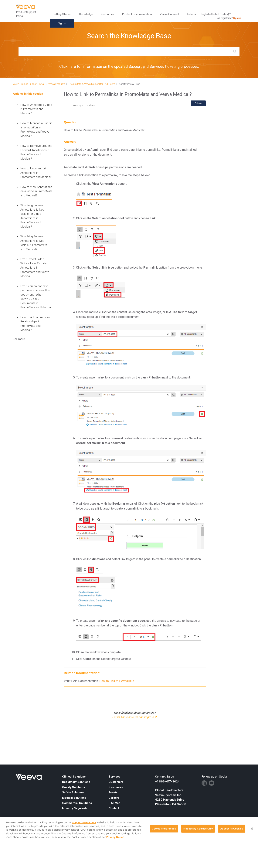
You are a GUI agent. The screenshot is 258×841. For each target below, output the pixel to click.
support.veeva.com (84, 822)
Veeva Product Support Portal (28, 84)
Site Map (114, 803)
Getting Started (62, 14)
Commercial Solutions (77, 803)
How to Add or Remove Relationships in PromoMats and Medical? (35, 324)
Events (113, 792)
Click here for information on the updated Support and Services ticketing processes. (129, 66)
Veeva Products (56, 84)
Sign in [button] (62, 23)
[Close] (252, 828)
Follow (198, 103)
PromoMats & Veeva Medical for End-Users (92, 84)
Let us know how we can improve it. (134, 717)
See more (19, 339)
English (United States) (215, 14)
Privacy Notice (115, 837)
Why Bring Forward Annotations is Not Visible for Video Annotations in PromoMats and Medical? (32, 216)
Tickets (191, 14)
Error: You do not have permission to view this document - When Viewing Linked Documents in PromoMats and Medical (35, 296)
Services (114, 776)
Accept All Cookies (231, 828)
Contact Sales (164, 776)
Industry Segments (74, 808)
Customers (116, 782)
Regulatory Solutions (76, 782)
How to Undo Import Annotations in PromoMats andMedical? (36, 173)
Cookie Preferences (164, 828)
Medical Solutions (74, 797)
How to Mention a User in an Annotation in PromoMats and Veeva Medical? (36, 129)
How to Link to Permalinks (116, 681)
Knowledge (86, 14)
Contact (114, 808)
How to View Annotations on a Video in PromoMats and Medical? (36, 191)
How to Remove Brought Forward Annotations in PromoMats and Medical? (36, 152)
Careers (114, 797)
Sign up (237, 18)
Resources (116, 787)
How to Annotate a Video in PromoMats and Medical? (36, 109)
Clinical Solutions (74, 776)
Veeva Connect (169, 14)
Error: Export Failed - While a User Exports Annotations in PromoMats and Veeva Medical (34, 267)
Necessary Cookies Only (198, 828)
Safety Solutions (73, 792)
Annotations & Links (129, 84)
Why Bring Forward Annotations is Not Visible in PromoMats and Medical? (33, 243)
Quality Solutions (73, 787)
